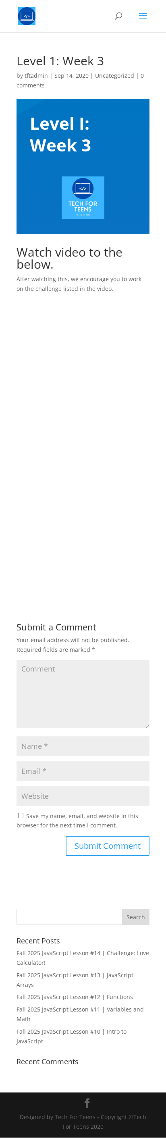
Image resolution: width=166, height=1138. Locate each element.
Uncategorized (114, 75)
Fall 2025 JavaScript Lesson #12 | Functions (75, 997)
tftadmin (36, 75)
